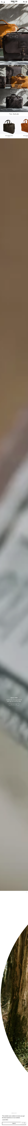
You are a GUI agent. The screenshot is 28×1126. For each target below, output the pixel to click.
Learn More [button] (5, 1119)
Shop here (14, 36)
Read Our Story (14, 704)
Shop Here (14, 91)
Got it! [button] (14, 1123)
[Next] (26, 124)
